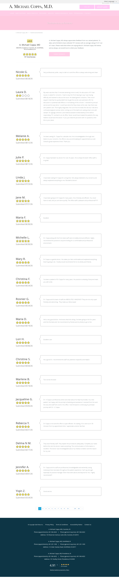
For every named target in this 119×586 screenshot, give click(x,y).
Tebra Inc (40, 524)
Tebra (67, 570)
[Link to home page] (28, 6)
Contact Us (88, 524)
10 (68, 508)
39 (75, 508)
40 (79, 508)
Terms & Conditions (62, 524)
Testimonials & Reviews (36, 32)
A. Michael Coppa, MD (22, 32)
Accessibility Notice (76, 524)
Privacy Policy (49, 524)
